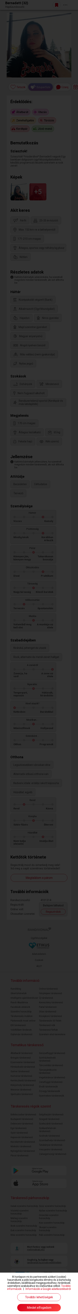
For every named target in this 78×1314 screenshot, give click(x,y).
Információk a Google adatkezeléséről (48, 1288)
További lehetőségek (39, 1297)
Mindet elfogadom (39, 1307)
